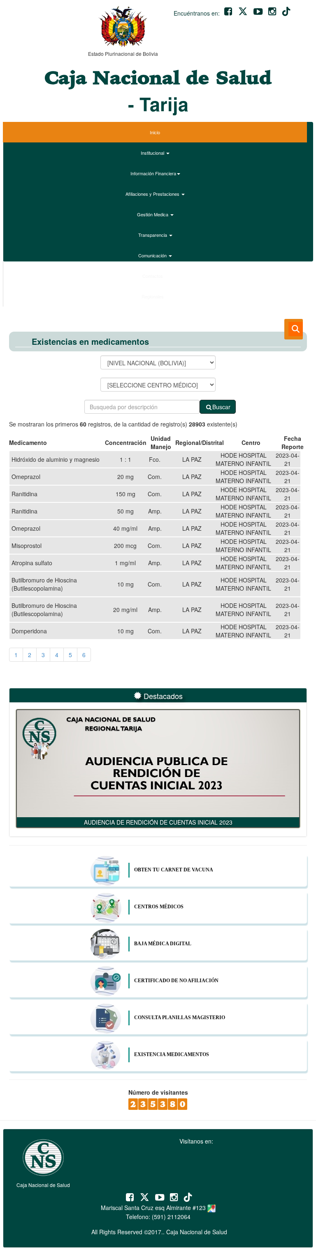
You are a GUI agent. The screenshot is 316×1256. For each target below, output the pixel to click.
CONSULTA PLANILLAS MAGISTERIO (179, 1017)
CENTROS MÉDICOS (159, 907)
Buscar (221, 407)
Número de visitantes (158, 1092)
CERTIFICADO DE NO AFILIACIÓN (176, 980)
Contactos (153, 276)
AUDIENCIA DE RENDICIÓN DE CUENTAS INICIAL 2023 (158, 822)
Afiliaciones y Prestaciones (153, 193)
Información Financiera (153, 173)
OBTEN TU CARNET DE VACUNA (173, 870)
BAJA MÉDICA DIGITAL (162, 944)
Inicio (155, 132)
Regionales (153, 296)
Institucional (153, 152)
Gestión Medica (153, 214)
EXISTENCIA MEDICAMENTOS (171, 1054)
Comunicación (153, 255)
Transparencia (153, 234)
